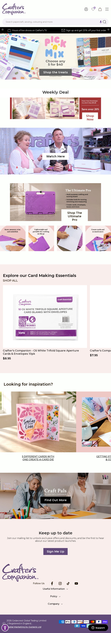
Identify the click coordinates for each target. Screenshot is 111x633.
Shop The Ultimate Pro (74, 216)
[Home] (55, 573)
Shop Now (90, 117)
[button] (100, 21)
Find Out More (56, 500)
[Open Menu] (107, 9)
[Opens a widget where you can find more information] (98, 628)
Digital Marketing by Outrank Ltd (24, 627)
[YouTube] (76, 583)
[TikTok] (68, 583)
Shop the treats (55, 72)
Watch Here (55, 156)
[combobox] (55, 21)
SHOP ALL (10, 280)
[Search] (104, 22)
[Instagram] (60, 583)
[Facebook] (52, 583)
